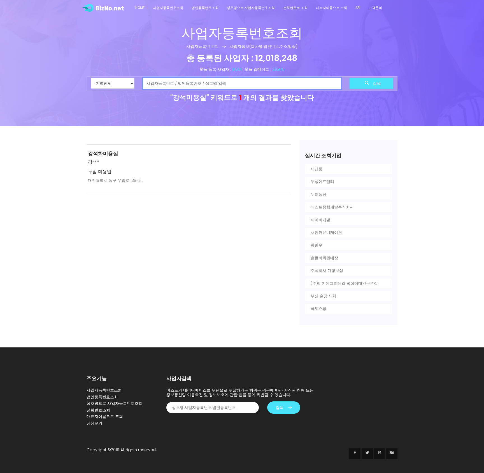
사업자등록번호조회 (168, 7)
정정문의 (94, 423)
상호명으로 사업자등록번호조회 (251, 7)
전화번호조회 (98, 410)
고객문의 (375, 7)
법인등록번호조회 (205, 7)
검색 (376, 83)
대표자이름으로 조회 (331, 7)
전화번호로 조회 (295, 7)
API (357, 7)
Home (140, 7)
